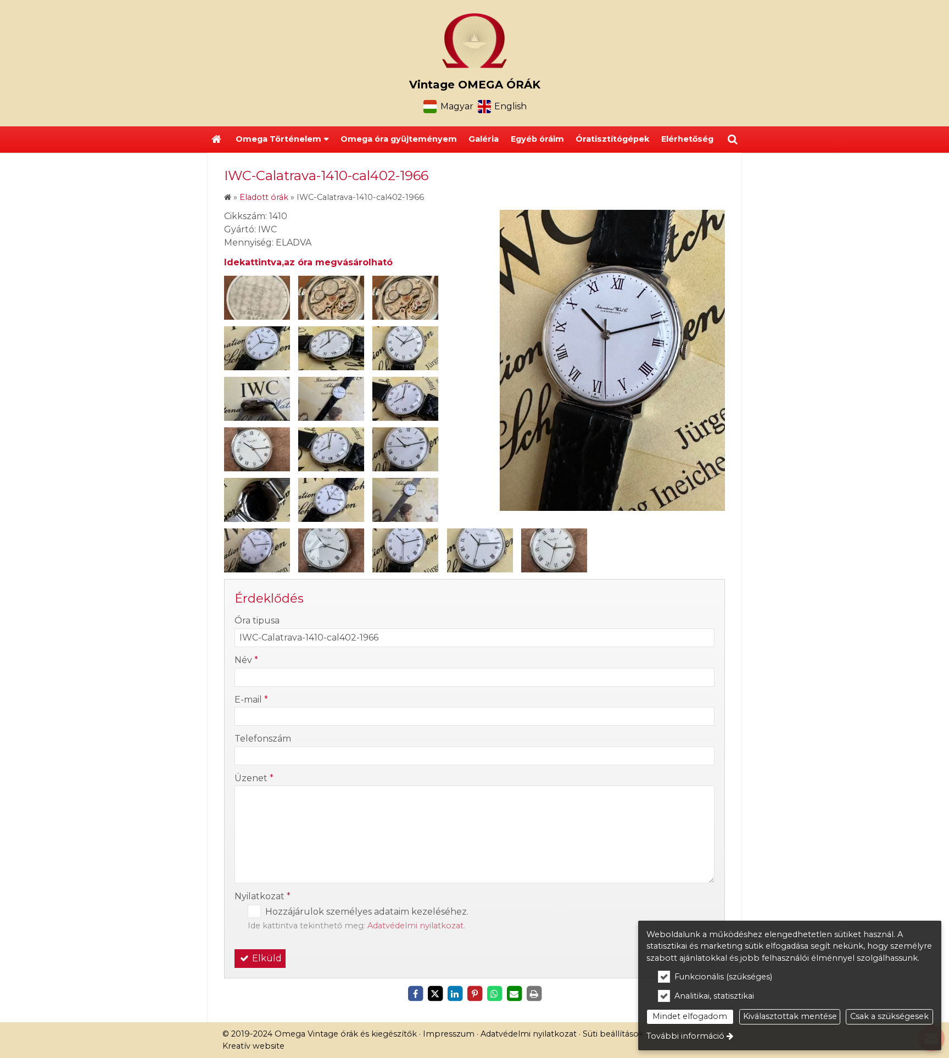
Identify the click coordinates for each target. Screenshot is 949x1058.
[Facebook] (415, 994)
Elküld (266, 958)
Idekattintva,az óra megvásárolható (308, 262)
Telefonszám (263, 738)
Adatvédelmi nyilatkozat (415, 926)
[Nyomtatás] (534, 994)
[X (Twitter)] (435, 994)
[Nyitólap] (474, 40)
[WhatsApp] (494, 994)
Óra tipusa (257, 620)
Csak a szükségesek (889, 1016)
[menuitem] (216, 139)
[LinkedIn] (455, 994)
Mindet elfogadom (689, 1016)
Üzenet (254, 778)
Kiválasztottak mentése (790, 1016)
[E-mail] (514, 994)
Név (246, 660)
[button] (732, 139)
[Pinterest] (474, 994)
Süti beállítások (613, 1034)
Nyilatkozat (263, 896)
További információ (685, 1036)
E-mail (251, 699)
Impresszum (448, 1034)
